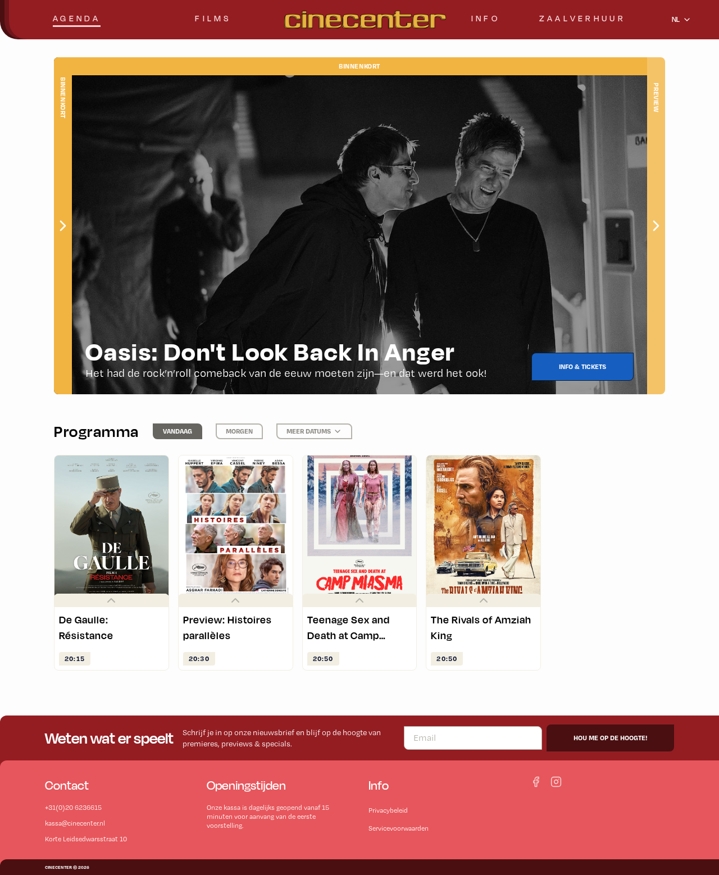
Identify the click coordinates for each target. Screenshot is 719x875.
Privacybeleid (388, 810)
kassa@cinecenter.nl (75, 823)
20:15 (75, 658)
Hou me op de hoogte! (610, 737)
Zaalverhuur (582, 18)
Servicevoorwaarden (398, 828)
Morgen (239, 431)
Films (213, 18)
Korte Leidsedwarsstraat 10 (86, 839)
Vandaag (177, 431)
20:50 (323, 658)
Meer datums (308, 431)
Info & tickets (582, 366)
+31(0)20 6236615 (73, 808)
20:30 (199, 658)
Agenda (77, 18)
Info (485, 18)
